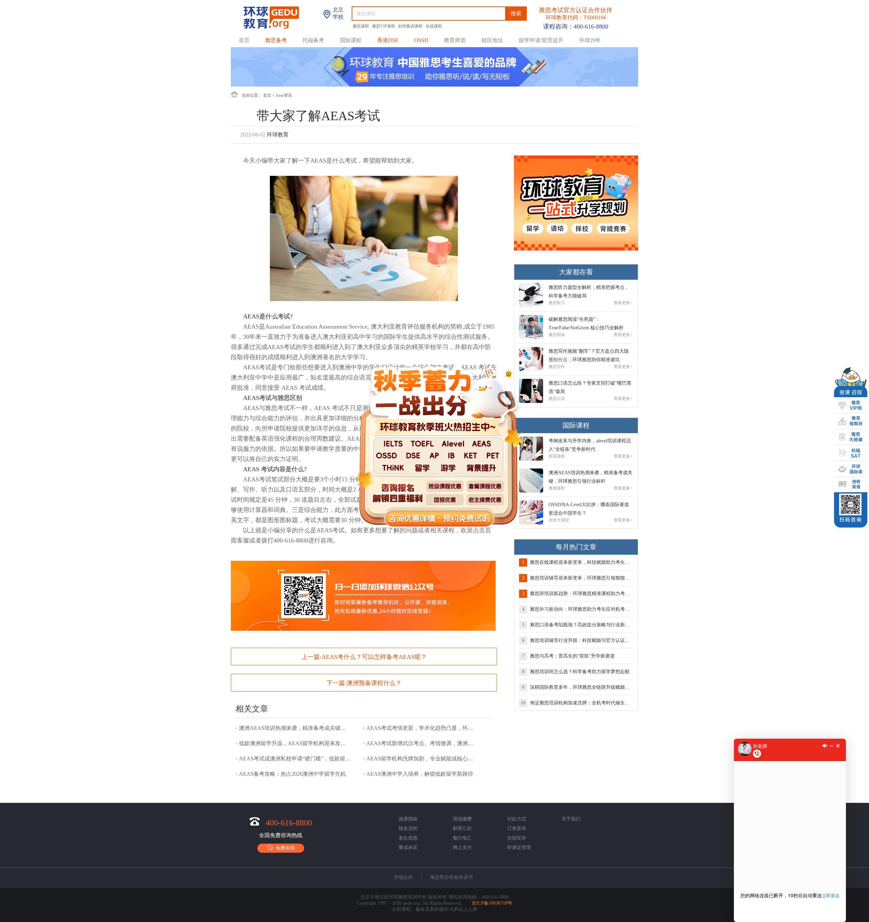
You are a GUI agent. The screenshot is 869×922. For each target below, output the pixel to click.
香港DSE (388, 40)
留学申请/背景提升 (541, 40)
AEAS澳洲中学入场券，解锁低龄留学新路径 (419, 774)
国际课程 (351, 40)
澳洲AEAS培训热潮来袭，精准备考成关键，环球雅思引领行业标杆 (295, 728)
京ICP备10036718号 (492, 903)
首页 (244, 40)
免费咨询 (284, 848)
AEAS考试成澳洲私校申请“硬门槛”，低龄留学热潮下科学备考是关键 (295, 758)
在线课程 (434, 26)
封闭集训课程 (411, 26)
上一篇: (364, 656)
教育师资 (455, 40)
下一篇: (364, 683)
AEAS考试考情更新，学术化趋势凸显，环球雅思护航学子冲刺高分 (422, 728)
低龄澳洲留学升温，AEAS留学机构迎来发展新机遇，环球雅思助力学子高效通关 (295, 743)
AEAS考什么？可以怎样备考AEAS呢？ (374, 656)
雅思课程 (361, 26)
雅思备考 (276, 40)
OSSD (421, 40)
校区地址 (492, 40)
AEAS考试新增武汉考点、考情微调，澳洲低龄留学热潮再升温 (422, 743)
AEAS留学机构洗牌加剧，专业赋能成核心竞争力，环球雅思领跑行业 (422, 758)
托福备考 (313, 40)
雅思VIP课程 (384, 26)
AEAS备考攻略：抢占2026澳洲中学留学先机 (292, 774)
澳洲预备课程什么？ (374, 683)
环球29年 (590, 40)
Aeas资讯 (284, 95)
